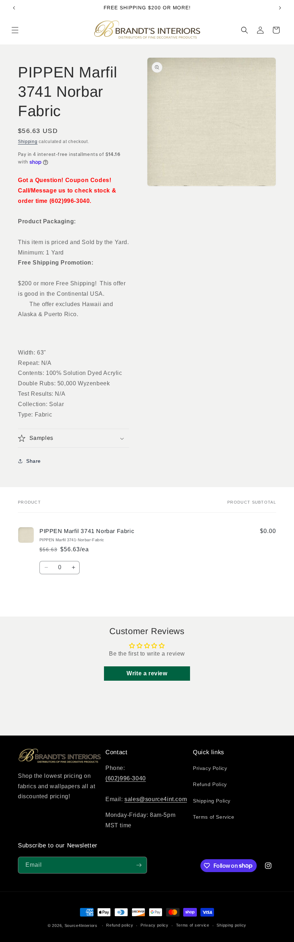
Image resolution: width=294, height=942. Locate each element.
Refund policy (119, 925)
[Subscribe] (139, 865)
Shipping (28, 141)
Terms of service (192, 925)
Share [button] (33, 461)
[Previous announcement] (14, 8)
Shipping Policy (212, 801)
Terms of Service (213, 817)
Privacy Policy (210, 768)
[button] (15, 30)
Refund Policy (210, 784)
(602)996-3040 (125, 778)
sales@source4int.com (155, 799)
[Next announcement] (280, 8)
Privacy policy (155, 925)
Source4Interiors (81, 925)
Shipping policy (231, 925)
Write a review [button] (147, 673)
